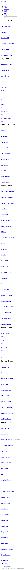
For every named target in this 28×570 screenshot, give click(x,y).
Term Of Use (7, 566)
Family (5, 11)
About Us (6, 563)
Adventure (6, 9)
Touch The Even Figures (6, 118)
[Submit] (4, 17)
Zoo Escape (3, 354)
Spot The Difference (5, 333)
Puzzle (5, 14)
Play (2, 99)
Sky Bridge (3, 96)
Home (5, 6)
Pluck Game (3, 1)
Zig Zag (2, 104)
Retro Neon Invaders (5, 111)
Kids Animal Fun (4, 347)
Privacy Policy (7, 564)
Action (5, 7)
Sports (5, 10)
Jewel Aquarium (4, 340)
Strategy (5, 13)
